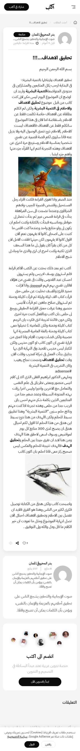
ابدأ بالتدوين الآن (40, 682)
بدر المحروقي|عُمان (43, 34)
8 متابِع (48, 569)
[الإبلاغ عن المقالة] (10, 543)
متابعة (21, 34)
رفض (48, 744)
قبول (32, 744)
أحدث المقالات (60, 22)
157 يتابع (32, 569)
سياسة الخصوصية (17, 736)
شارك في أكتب (16, 7)
